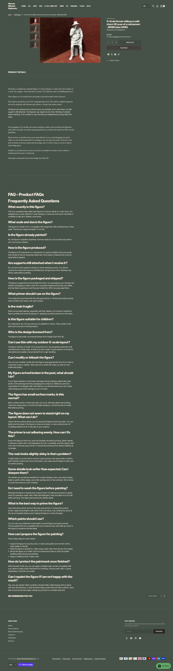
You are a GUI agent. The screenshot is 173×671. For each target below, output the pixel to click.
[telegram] (115, 54)
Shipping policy (88, 658)
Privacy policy (66, 658)
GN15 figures (17, 14)
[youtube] (140, 638)
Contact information (100, 658)
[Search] (153, 6)
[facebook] (108, 54)
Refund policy (56, 658)
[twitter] (112, 54)
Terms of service (77, 658)
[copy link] (118, 54)
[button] (157, 6)
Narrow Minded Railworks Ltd (26, 658)
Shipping (116, 37)
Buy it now (123, 48)
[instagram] (135, 638)
